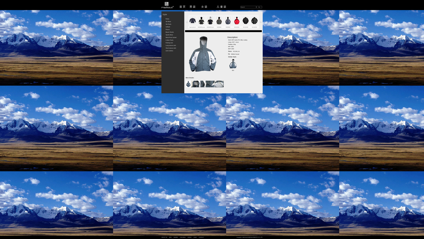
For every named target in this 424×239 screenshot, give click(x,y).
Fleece (168, 29)
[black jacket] (210, 21)
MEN (170, 237)
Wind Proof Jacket (171, 37)
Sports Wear (169, 35)
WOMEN (176, 237)
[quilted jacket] (192, 21)
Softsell (168, 27)
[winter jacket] (201, 21)
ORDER (189, 237)
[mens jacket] (236, 21)
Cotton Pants (169, 40)
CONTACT (201, 237)
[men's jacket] (245, 21)
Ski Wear (168, 21)
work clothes (169, 51)
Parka (167, 19)
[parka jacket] (228, 21)
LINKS (195, 237)
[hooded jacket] (219, 21)
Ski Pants (168, 24)
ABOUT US (164, 237)
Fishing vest (169, 43)
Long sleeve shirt (171, 45)
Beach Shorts (170, 32)
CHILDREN (183, 237)
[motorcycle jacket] (254, 21)
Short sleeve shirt (171, 48)
